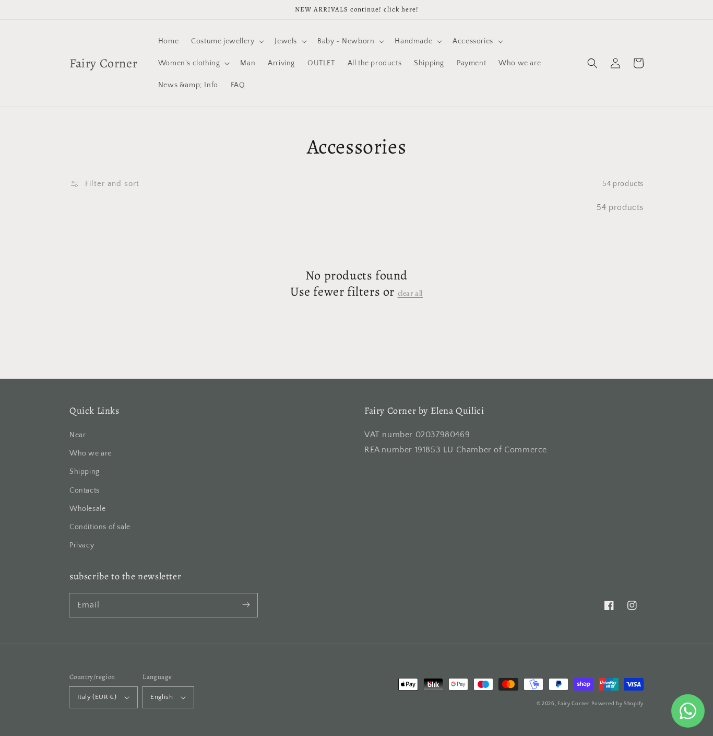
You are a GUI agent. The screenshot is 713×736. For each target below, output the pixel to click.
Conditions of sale (99, 527)
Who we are (90, 453)
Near (77, 435)
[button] (592, 63)
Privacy (81, 545)
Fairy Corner (573, 704)
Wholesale (87, 509)
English (161, 696)
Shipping (84, 472)
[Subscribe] (245, 604)
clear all (410, 293)
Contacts (84, 490)
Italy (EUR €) (96, 696)
